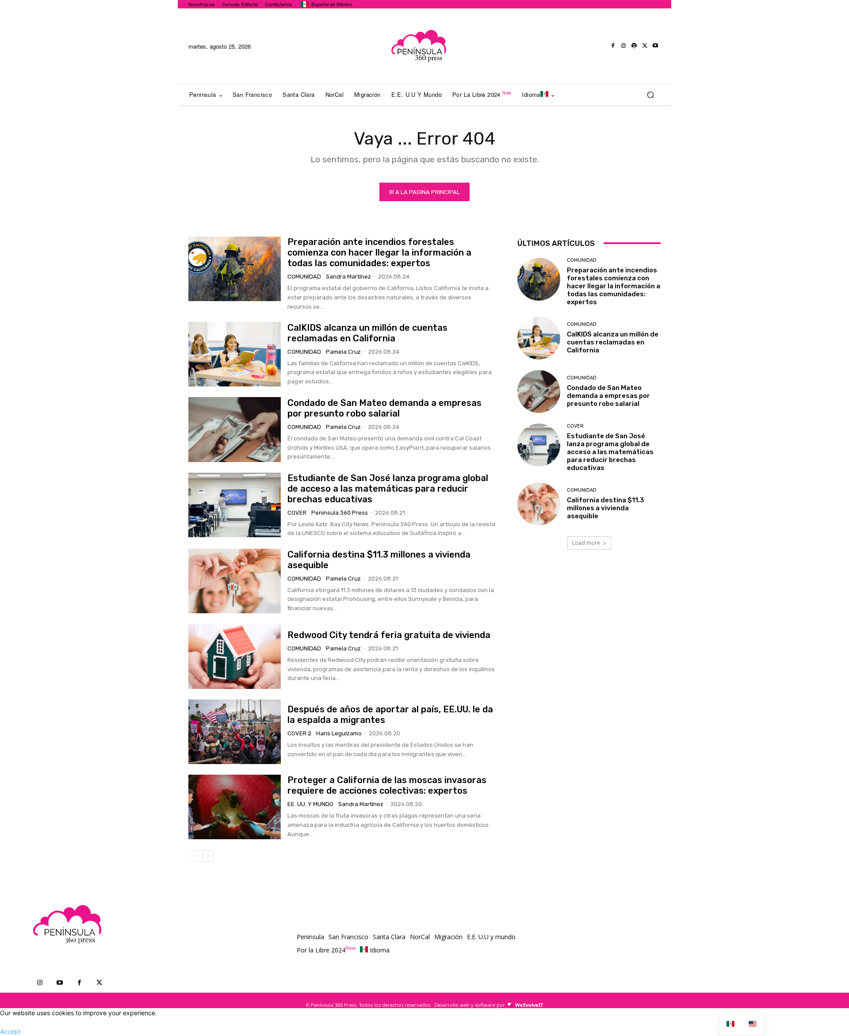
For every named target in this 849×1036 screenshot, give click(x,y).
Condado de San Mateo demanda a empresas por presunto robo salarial (384, 408)
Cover (296, 513)
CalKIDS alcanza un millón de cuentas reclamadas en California (367, 333)
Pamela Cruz (343, 351)
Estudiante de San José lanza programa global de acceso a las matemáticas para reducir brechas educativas (387, 489)
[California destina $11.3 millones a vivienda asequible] (234, 581)
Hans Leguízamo (339, 733)
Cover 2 (299, 733)
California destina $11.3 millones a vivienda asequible (605, 508)
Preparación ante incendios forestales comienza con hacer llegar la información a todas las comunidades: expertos (379, 252)
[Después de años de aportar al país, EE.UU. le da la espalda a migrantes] (234, 732)
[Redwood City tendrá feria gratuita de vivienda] (234, 656)
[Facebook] (613, 46)
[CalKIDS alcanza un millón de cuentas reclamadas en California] (234, 354)
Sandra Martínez (348, 276)
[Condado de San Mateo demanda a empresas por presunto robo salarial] (234, 429)
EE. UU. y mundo (310, 804)
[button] (650, 94)
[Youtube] (655, 46)
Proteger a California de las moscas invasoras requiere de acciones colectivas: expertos (386, 785)
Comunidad (304, 276)
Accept (10, 1031)
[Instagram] (623, 46)
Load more (586, 543)
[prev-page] (193, 856)
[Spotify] (634, 46)
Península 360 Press (339, 512)
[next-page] (208, 856)
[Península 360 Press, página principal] (418, 46)
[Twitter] (644, 46)
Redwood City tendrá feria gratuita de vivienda (388, 635)
